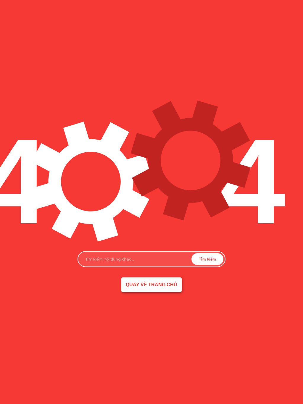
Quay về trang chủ (151, 284)
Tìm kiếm (207, 259)
